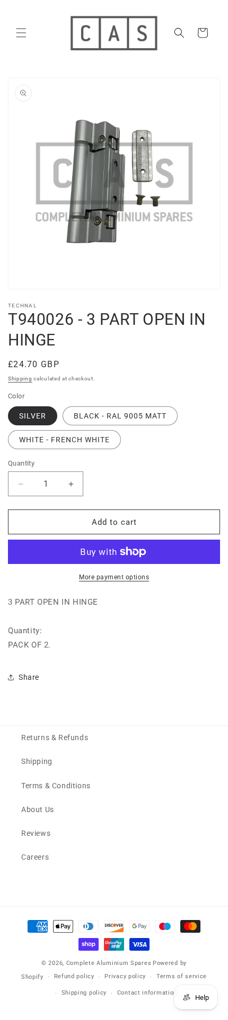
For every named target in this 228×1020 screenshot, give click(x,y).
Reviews (35, 833)
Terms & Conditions (56, 785)
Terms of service (181, 976)
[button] (21, 32)
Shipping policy (84, 992)
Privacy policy (125, 976)
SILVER (32, 416)
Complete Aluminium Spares (109, 963)
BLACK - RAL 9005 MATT (120, 416)
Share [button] (29, 677)
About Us (37, 809)
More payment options (114, 577)
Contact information (147, 992)
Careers (35, 857)
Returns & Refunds (54, 737)
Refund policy (74, 976)
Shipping (20, 378)
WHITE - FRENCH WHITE (64, 439)
